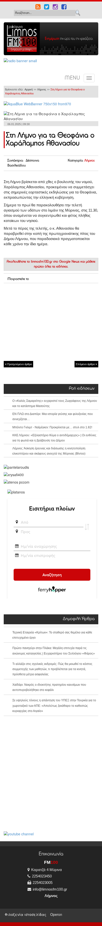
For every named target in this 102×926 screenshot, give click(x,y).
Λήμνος (41, 89)
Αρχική (29, 89)
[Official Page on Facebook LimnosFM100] (64, 7)
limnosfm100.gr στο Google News (55, 262)
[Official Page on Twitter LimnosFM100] (47, 7)
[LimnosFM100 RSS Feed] (38, 7)
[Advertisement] (51, 321)
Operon (56, 914)
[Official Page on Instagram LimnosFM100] (55, 7)
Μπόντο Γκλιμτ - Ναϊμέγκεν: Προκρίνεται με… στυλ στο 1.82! (52, 427)
